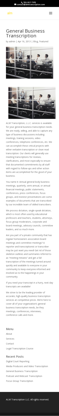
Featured (43, 41)
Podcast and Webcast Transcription (24, 376)
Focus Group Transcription (19, 380)
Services (10, 338)
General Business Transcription (22, 371)
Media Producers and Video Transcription (27, 366)
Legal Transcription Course (19, 348)
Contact (10, 343)
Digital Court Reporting (17, 361)
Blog (35, 41)
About (9, 333)
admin (12, 41)
